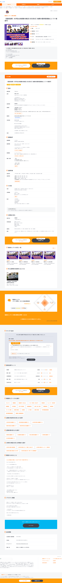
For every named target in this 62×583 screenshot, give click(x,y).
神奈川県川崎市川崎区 (39, 36)
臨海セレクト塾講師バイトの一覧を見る (22, 547)
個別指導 (43, 402)
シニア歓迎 (30, 409)
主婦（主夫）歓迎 (37, 406)
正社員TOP (24, 4)
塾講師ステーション (4, 574)
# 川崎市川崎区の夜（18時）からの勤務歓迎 (28, 450)
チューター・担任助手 (51, 402)
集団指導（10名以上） (22, 402)
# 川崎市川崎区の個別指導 (10, 447)
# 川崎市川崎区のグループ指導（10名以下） (25, 447)
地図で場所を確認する (17, 117)
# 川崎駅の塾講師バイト (46, 434)
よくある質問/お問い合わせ (57, 558)
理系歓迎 (51, 406)
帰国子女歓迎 (16, 409)
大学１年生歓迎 (21, 406)
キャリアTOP (31, 525)
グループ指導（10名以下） (34, 402)
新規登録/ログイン (58, 1)
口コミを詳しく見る (33, 26)
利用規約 (54, 560)
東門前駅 (16, 109)
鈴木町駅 (16, 108)
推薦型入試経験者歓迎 (19, 413)
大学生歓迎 (14, 406)
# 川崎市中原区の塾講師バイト (37, 422)
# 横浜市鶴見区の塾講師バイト (24, 422)
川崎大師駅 (45, 36)
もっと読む (10, 57)
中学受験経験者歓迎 (45, 409)
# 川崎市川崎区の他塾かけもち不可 (12, 450)
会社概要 (54, 562)
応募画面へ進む (40, 65)
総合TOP (9, 4)
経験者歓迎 (45, 406)
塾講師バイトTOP (2, 6)
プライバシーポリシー (45, 560)
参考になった (14, 353)
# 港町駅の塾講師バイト (10, 434)
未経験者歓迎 (29, 406)
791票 (50, 24)
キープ (51, 1)
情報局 (38, 4)
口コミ (53, 4)
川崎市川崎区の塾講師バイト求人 (18, 6)
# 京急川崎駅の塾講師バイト (34, 434)
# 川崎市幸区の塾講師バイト (11, 422)
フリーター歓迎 (8, 409)
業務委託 (14, 402)
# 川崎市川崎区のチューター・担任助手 (43, 447)
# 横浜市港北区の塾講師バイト (11, 425)
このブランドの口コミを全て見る (51, 320)
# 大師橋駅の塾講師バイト (21, 434)
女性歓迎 (23, 409)
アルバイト (8, 402)
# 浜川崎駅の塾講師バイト (10, 438)
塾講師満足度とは (27, 303)
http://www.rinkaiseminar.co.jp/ (22, 543)
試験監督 (7, 406)
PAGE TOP (59, 556)
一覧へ (53, 248)
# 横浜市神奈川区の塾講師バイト (25, 425)
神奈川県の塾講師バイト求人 (9, 6)
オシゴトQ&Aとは (31, 359)
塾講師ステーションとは (46, 558)
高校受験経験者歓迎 (9, 413)
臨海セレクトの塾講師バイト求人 (10, 7)
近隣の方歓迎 (36, 409)
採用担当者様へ (44, 562)
